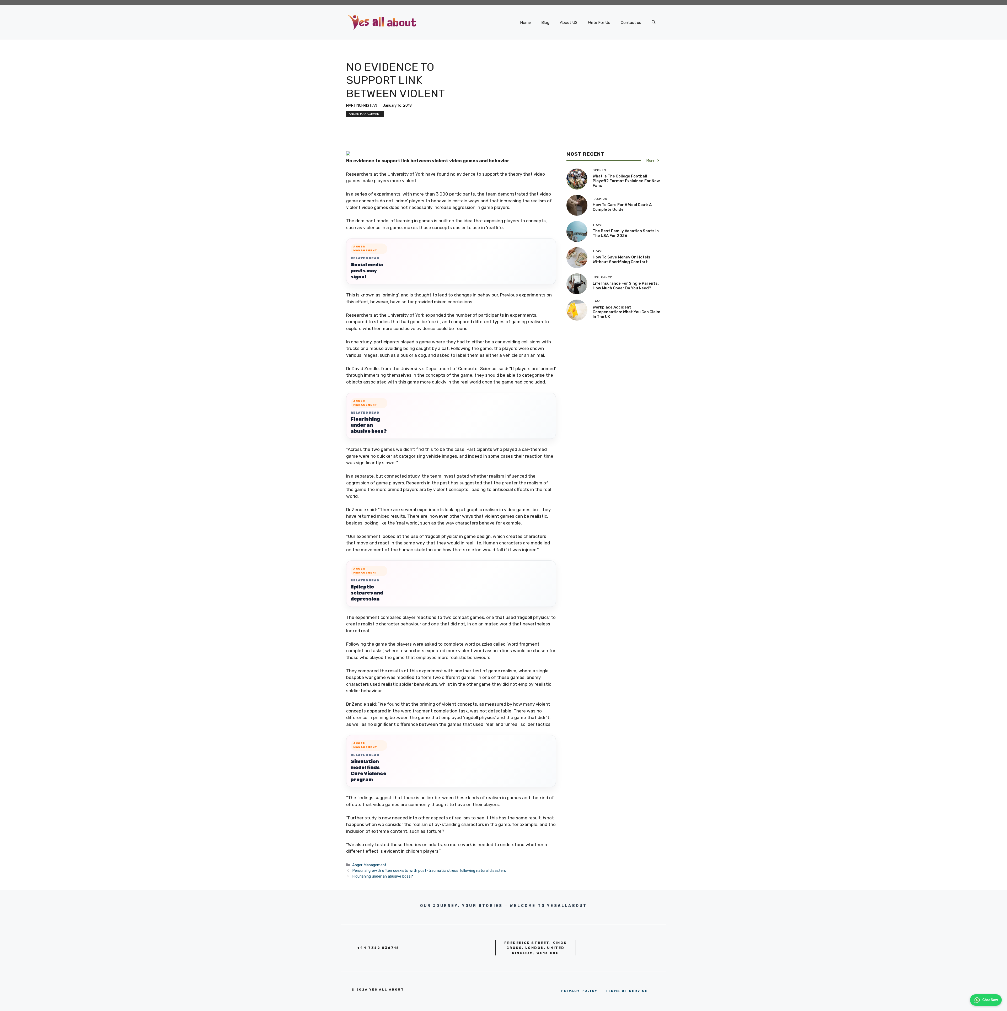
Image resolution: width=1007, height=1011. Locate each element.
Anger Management (365, 114)
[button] (653, 22)
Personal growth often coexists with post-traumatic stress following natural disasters (429, 870)
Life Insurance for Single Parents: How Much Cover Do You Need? (626, 285)
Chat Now (990, 1000)
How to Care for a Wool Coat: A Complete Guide (622, 207)
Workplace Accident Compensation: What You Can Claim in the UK (626, 312)
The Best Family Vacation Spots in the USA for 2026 (626, 233)
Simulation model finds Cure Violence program (368, 770)
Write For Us (599, 22)
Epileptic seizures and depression (367, 593)
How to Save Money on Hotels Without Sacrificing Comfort (621, 259)
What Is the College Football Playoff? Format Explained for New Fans (626, 181)
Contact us (631, 22)
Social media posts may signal (367, 271)
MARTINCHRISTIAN (361, 105)
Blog (545, 22)
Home (525, 22)
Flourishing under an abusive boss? (369, 425)
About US (568, 22)
